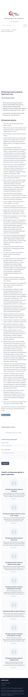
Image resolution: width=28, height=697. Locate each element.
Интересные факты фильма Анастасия (14, 539)
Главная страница (5, 30)
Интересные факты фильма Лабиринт (14, 490)
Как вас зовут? (5, 442)
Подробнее (13, 498)
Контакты (3, 685)
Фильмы (14, 30)
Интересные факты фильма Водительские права (14, 563)
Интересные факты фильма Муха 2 (14, 611)
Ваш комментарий (5, 449)
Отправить (5, 463)
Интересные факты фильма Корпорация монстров (14, 587)
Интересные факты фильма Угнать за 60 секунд (14, 514)
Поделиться (6, 415)
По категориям (15, 21)
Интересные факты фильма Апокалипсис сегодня (14, 634)
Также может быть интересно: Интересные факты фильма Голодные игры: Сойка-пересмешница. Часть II (13, 408)
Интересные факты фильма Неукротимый (14, 659)
